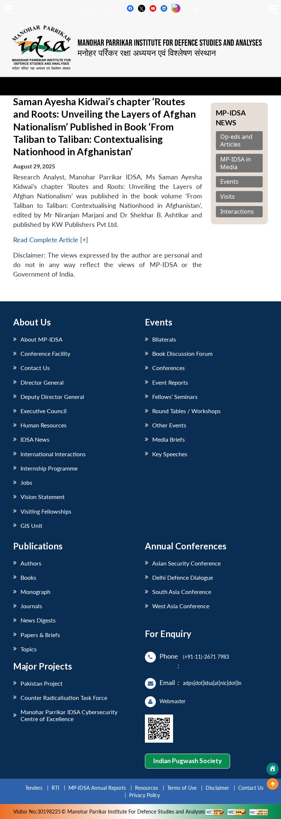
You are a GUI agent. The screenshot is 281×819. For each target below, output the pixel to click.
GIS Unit (31, 525)
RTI (55, 788)
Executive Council (43, 410)
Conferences (168, 367)
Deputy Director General (52, 396)
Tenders (33, 788)
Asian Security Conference (186, 563)
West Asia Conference (180, 605)
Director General (42, 382)
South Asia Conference (181, 591)
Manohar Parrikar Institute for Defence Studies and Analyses (170, 43)
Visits (227, 197)
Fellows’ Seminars (175, 396)
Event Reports (170, 382)
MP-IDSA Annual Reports (97, 788)
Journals (31, 605)
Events (229, 182)
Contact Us (35, 367)
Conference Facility (45, 353)
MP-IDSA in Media (235, 163)
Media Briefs (168, 439)
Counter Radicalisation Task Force (63, 697)
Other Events (169, 425)
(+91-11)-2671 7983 (206, 657)
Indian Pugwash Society (187, 761)
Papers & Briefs (40, 634)
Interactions (237, 212)
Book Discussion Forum (182, 353)
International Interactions (53, 453)
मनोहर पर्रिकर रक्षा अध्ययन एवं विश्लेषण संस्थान (147, 52)
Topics (28, 648)
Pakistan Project (41, 683)
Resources (146, 788)
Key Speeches (169, 453)
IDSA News (34, 439)
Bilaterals (164, 339)
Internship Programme (49, 468)
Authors (30, 563)
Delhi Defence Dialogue (182, 577)
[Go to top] (272, 784)
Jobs (26, 482)
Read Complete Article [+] (50, 240)
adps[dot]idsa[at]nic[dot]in (212, 683)
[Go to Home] (272, 769)
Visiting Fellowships (45, 511)
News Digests (38, 620)
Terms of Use (181, 788)
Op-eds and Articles (236, 140)
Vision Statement (42, 496)
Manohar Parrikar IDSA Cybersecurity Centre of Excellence (68, 715)
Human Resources (43, 425)
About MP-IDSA (41, 339)
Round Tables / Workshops (186, 410)
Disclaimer (217, 788)
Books (28, 577)
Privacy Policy (144, 795)
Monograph (35, 591)
